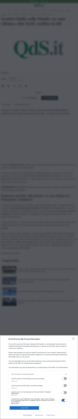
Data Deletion (27, 415)
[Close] (74, 339)
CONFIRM (24, 408)
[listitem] (39, 374)
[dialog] (39, 377)
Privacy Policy (50, 415)
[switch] (64, 378)
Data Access (39, 415)
